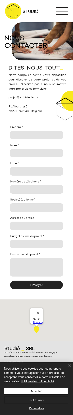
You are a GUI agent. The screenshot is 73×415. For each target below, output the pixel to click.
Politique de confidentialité (37, 381)
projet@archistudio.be (23, 97)
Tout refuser (36, 400)
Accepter (36, 391)
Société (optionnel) (22, 199)
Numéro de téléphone (25, 181)
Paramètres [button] (36, 408)
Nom (14, 145)
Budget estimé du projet (27, 236)
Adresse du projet (22, 218)
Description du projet (25, 254)
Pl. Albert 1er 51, (19, 106)
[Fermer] (67, 368)
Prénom (16, 127)
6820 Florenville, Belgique (26, 111)
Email (14, 163)
